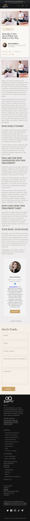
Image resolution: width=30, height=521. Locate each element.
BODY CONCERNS (10, 458)
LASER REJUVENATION (12, 433)
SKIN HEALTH (9, 446)
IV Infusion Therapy (11, 450)
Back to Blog (15, 321)
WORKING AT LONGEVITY (13, 476)
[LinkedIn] (15, 283)
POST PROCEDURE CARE (11, 491)
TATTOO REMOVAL (10, 439)
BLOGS (6, 489)
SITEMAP (6, 495)
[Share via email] (13, 54)
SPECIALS (7, 465)
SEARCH (6, 487)
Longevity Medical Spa (20, 518)
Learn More (15, 311)
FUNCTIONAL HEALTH (11, 442)
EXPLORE (6, 467)
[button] (19, 6)
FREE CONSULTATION (10, 461)
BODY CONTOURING (11, 435)
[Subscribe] (24, 503)
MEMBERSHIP (9, 470)
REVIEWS (8, 472)
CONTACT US (8, 479)
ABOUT (7, 474)
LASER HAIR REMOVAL (12, 437)
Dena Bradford (13, 43)
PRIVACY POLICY (9, 493)
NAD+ (6, 448)
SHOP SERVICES (9, 463)
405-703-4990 (8, 424)
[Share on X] (10, 54)
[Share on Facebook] (7, 54)
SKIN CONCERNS (10, 456)
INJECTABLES (9, 444)
